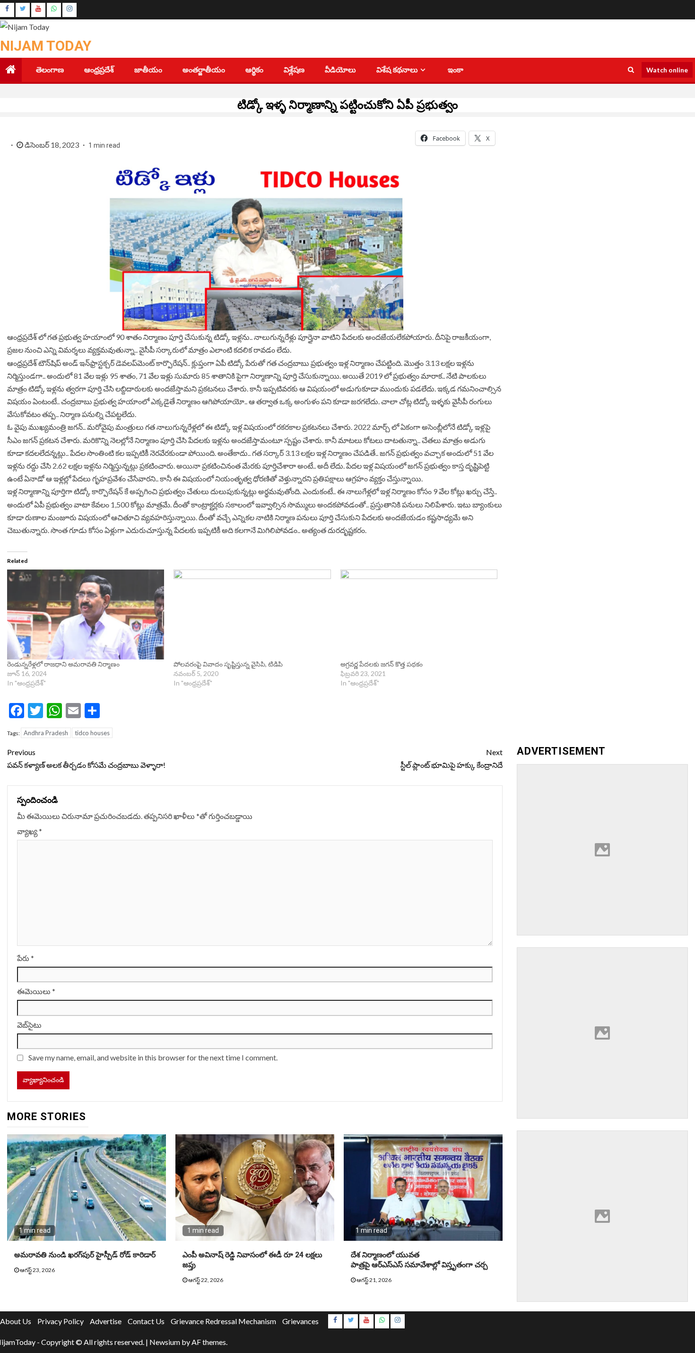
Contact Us (146, 1321)
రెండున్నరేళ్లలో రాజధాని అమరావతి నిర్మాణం (63, 664)
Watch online (667, 69)
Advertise (106, 1321)
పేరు (25, 957)
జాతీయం (148, 69)
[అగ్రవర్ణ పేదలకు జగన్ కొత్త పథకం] (418, 614)
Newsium (164, 1341)
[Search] (631, 70)
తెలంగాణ (50, 69)
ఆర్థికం (254, 69)
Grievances (300, 1321)
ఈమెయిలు (36, 991)
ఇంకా (455, 69)
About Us (15, 1321)
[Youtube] (38, 10)
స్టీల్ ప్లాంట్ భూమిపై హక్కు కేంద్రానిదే (451, 758)
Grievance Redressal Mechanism (223, 1321)
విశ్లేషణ (294, 69)
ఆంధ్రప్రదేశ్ (99, 69)
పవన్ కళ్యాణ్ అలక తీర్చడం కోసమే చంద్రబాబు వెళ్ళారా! (86, 758)
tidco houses (92, 733)
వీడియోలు (340, 69)
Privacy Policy (60, 1321)
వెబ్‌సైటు (29, 1024)
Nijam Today (45, 45)
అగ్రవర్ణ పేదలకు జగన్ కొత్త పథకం (381, 664)
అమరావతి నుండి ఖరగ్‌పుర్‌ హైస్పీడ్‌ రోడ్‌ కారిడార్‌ (85, 1254)
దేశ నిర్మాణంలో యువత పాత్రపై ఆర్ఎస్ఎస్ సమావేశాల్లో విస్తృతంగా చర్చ (419, 1259)
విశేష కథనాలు (397, 69)
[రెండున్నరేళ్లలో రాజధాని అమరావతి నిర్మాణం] (85, 614)
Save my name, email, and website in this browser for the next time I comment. (153, 1057)
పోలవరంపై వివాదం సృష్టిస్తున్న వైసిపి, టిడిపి (229, 664)
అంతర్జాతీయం (203, 69)
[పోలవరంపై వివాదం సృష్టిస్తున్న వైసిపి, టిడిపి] (252, 614)
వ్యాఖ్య (29, 831)
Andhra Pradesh (46, 733)
